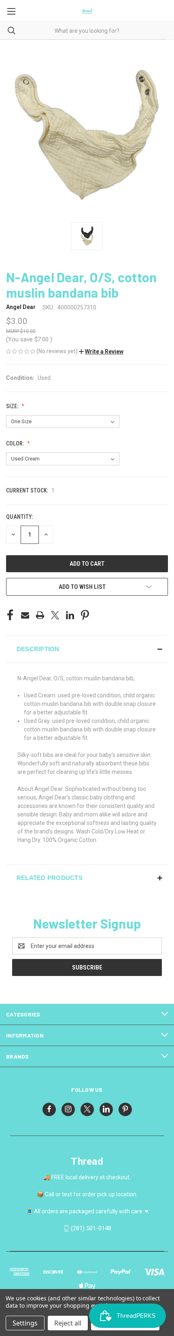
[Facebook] (10, 615)
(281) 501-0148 (91, 1228)
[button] (101, 351)
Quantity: (19, 517)
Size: (12, 406)
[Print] (40, 615)
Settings (25, 1323)
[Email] (25, 615)
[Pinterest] (85, 615)
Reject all (67, 1323)
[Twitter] (55, 615)
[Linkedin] (70, 615)
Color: (15, 443)
